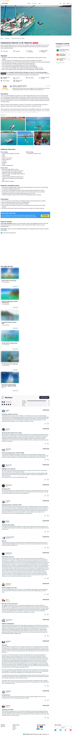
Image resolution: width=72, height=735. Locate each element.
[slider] (5, 88)
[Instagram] (65, 730)
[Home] (4, 3)
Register (68, 3)
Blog (40, 3)
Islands (28, 3)
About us (3, 726)
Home (2, 38)
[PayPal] (41, 729)
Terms (14, 726)
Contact (63, 727)
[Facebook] (55, 730)
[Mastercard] (38, 727)
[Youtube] (70, 730)
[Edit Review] (45, 424)
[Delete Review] (48, 424)
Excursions (34, 3)
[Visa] (41, 727)
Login (64, 3)
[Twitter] (60, 730)
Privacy (14, 728)
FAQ (14, 729)
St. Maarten (7, 38)
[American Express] (38, 729)
